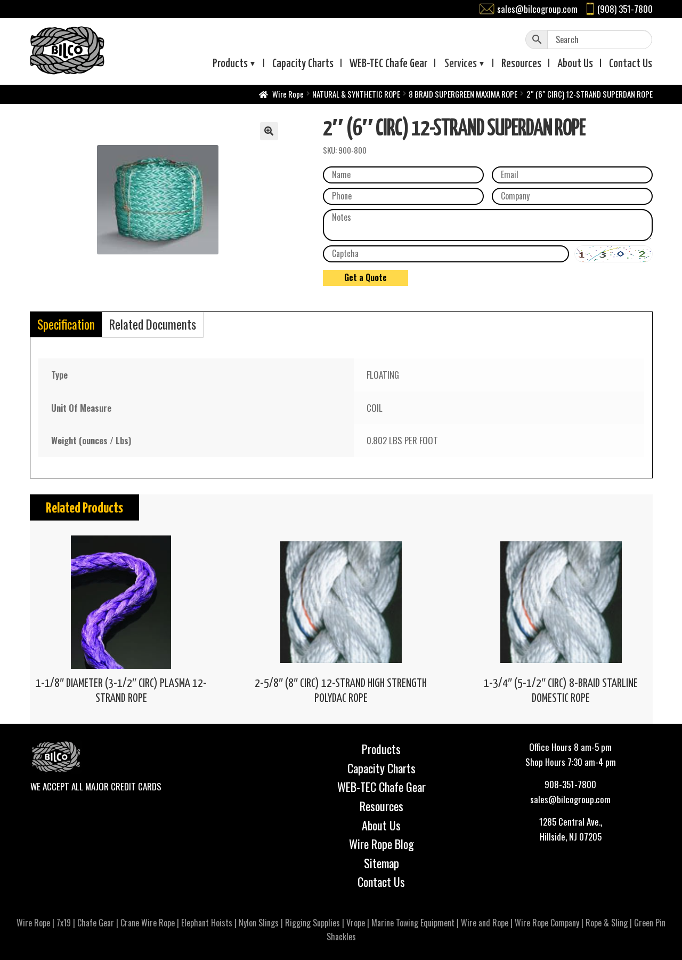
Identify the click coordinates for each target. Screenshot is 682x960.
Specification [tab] (66, 324)
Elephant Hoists (206, 922)
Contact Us (381, 881)
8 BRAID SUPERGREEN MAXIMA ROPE (463, 94)
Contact (630, 64)
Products (230, 64)
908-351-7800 (570, 784)
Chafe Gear (95, 922)
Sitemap (381, 862)
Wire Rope (288, 94)
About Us (381, 825)
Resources (521, 64)
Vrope (355, 922)
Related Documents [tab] (152, 324)
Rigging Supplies (312, 922)
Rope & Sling (607, 922)
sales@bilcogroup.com (537, 8)
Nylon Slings (259, 922)
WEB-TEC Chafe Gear (381, 786)
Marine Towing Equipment (412, 922)
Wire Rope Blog (381, 843)
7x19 (63, 922)
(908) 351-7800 (625, 8)
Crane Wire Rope (147, 922)
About (575, 64)
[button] (269, 131)
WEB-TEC (388, 64)
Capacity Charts (303, 64)
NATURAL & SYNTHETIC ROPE (356, 94)
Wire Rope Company (547, 922)
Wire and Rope (484, 922)
